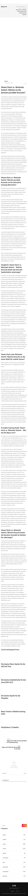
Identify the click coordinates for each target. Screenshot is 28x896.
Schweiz (14, 853)
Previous (8, 739)
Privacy (17, 891)
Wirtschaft (14, 876)
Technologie (14, 867)
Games (14, 844)
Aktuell (14, 834)
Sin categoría (14, 857)
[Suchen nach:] (11, 825)
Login (25, 773)
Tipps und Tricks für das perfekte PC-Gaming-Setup (17, 741)
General (14, 848)
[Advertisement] (14, 32)
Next (19, 745)
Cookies (12, 891)
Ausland (14, 839)
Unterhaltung (14, 871)
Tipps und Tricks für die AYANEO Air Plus (11, 748)
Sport (14, 862)
